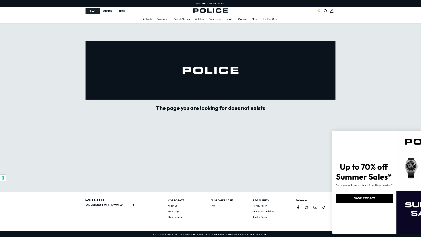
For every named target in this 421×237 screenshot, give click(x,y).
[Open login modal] (331, 10)
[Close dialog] (414, 135)
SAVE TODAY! (321, 198)
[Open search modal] (326, 11)
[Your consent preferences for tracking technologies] (3, 178)
